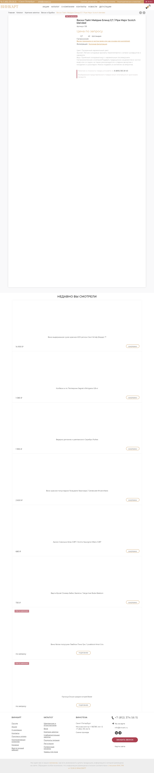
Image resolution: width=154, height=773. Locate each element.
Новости (92, 7)
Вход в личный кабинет (18, 749)
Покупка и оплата (107, 2)
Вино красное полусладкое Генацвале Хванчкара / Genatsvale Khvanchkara (77, 491)
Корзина (15, 745)
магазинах (53, 763)
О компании (67, 7)
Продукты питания (51, 740)
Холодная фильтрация (98, 44)
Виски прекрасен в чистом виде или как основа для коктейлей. (103, 41)
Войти (149, 1)
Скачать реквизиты (89, 2)
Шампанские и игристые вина (50, 724)
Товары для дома (51, 752)
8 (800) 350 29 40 (121, 71)
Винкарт (9, 7)
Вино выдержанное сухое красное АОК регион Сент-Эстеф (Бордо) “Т (77, 337)
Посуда (15, 723)
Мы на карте (120, 724)
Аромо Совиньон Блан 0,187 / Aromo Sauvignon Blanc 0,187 (77, 542)
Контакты (81, 7)
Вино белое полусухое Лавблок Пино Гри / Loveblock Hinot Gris (77, 644)
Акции (46, 7)
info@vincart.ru (44, 2)
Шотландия (96, 36)
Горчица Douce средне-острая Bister (77, 697)
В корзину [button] (133, 346)
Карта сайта (120, 746)
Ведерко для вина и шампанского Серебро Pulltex (77, 440)
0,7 (81, 36)
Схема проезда (82, 732)
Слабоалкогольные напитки (52, 736)
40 (89, 36)
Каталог (55, 7)
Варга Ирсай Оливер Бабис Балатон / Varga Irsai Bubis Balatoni (77, 593)
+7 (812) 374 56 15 (9, 2)
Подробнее (83, 653)
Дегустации (105, 7)
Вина (46, 729)
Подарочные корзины (49, 748)
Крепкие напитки (51, 732)
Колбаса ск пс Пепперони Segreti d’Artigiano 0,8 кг (77, 388)
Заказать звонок (124, 740)
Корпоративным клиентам (129, 2)
